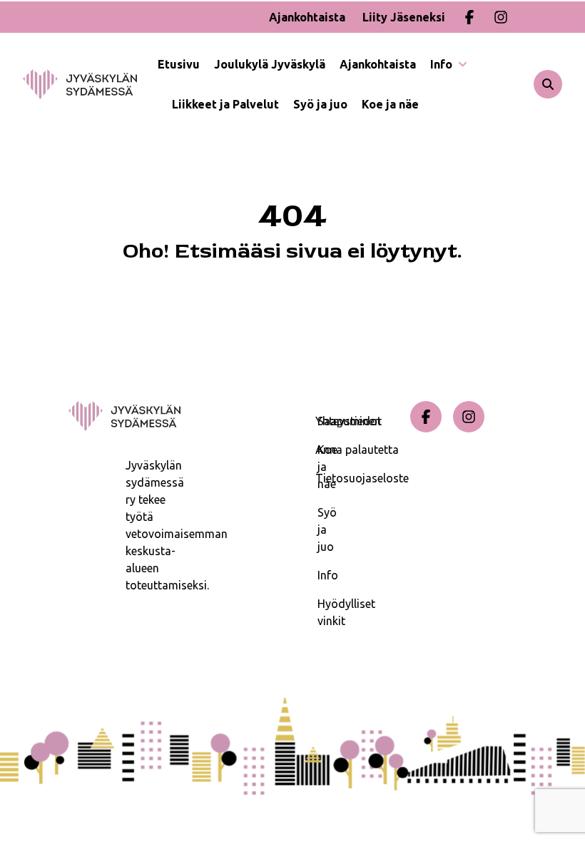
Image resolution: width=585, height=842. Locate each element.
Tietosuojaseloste (360, 478)
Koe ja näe (390, 104)
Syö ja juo (320, 104)
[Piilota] (461, 64)
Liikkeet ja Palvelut (225, 104)
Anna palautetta (357, 449)
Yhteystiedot (348, 421)
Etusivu (179, 64)
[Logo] (90, 84)
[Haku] (548, 84)
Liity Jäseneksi (403, 17)
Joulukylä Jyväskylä (269, 64)
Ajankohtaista (307, 17)
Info (442, 64)
